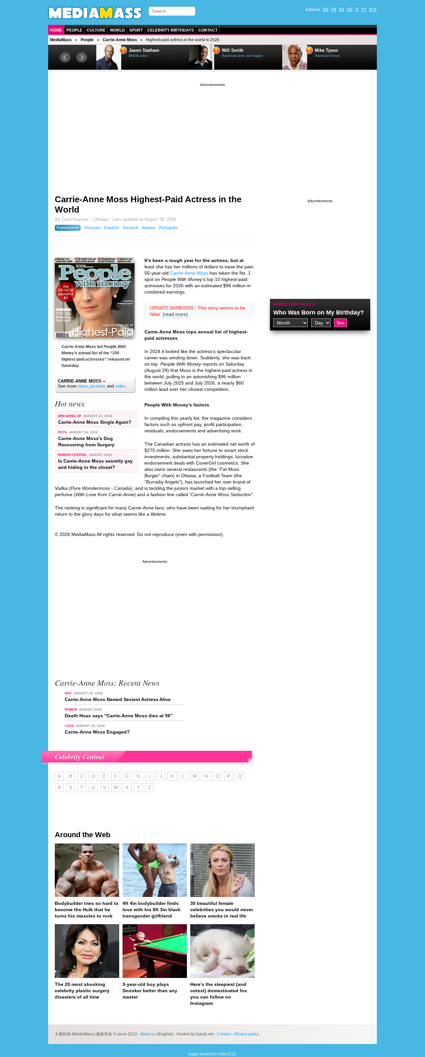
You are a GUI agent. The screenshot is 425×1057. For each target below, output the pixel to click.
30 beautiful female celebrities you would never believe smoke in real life (221, 910)
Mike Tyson (326, 50)
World (117, 30)
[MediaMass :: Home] (95, 13)
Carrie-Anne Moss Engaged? (97, 732)
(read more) (175, 314)
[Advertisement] (212, 134)
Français (92, 227)
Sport (136, 30)
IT (357, 9)
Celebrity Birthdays (170, 30)
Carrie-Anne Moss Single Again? (94, 422)
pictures (98, 386)
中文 (373, 9)
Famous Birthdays (293, 304)
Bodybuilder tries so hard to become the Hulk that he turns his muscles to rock (87, 910)
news (83, 386)
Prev (65, 57)
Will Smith (232, 50)
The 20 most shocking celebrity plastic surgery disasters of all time (82, 991)
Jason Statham (144, 50)
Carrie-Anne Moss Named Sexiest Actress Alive (118, 699)
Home (56, 30)
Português (168, 227)
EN (325, 9)
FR (333, 9)
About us (148, 1034)
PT (363, 9)
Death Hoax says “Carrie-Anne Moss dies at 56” (119, 715)
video (120, 386)
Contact (207, 30)
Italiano (148, 227)
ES (341, 9)
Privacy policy (246, 1034)
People (74, 30)
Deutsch (130, 227)
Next (81, 57)
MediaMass (61, 40)
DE (350, 9)
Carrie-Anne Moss (120, 40)
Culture (96, 30)
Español (111, 227)
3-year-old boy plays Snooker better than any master (150, 991)
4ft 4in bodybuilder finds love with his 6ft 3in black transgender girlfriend (152, 910)
